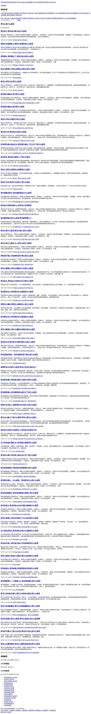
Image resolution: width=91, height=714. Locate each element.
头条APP (53, 2)
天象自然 (49, 18)
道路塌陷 (75, 13)
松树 (36, 13)
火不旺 (37, 103)
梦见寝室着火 (32, 401)
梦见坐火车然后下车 (19, 439)
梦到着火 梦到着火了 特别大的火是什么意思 (17, 56)
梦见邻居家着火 (18, 476)
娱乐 (24, 2)
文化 (21, 2)
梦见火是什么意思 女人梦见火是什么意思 (16, 243)
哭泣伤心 (25, 13)
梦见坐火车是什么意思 (27, 140)
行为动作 (37, 18)
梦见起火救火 (17, 40)
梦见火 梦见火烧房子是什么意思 (13, 119)
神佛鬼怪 (55, 18)
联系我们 (18, 710)
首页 (2, 2)
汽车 (18, 2)
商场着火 (13, 15)
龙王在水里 (81, 13)
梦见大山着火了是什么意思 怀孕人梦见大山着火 (19, 417)
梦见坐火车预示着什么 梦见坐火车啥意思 (16, 205)
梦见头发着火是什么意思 (38, 627)
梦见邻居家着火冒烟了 (30, 501)
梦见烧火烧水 (30, 103)
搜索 (19, 20)
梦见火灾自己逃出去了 (36, 376)
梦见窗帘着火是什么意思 (31, 227)
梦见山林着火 (17, 77)
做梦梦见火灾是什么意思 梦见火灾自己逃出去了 (19, 367)
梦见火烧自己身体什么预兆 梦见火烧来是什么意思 (19, 556)
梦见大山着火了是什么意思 (34, 426)
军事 (8, 2)
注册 (2, 5)
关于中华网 (4, 710)
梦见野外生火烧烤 (27, 300)
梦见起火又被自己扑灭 (20, 288)
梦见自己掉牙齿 (9, 688)
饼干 (33, 13)
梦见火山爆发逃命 (33, 652)
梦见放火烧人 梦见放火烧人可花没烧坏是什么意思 (19, 543)
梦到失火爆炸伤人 (27, 313)
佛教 (31, 2)
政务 (11, 2)
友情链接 (45, 710)
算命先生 (19, 15)
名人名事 (67, 18)
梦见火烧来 (16, 564)
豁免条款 (38, 710)
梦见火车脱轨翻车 (33, 615)
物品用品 (31, 18)
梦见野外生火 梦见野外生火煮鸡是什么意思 (17, 317)
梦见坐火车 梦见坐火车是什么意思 (13, 132)
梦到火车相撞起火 (27, 52)
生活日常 (43, 18)
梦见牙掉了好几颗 (10, 698)
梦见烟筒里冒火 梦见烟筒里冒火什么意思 (16, 193)
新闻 (5, 2)
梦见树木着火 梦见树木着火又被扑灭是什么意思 (19, 380)
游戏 (27, 2)
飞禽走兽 (13, 18)
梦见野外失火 (26, 489)
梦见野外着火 (17, 489)
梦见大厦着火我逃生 (19, 338)
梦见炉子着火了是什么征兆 (21, 640)
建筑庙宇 (61, 18)
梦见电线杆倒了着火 (19, 363)
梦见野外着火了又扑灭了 (21, 153)
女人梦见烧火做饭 (18, 451)
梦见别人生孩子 (9, 679)
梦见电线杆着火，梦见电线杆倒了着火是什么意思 (19, 354)
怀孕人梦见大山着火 (19, 426)
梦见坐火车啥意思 (18, 214)
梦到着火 (16, 65)
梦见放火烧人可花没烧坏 (21, 552)
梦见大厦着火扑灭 (27, 277)
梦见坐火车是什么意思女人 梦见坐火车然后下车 (19, 430)
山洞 (20, 13)
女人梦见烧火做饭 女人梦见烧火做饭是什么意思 (19, 443)
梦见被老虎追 (8, 685)
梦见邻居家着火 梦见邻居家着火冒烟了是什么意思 (19, 493)
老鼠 (8, 15)
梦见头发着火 (17, 527)
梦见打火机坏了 (18, 189)
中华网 (9, 712)
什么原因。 (34, 489)
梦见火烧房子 (8, 694)
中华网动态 (52, 710)
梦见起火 (25, 40)
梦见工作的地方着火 (19, 602)
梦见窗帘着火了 (18, 227)
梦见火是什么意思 (18, 239)
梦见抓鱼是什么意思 (10, 696)
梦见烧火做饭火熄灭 (19, 115)
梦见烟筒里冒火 (34, 201)
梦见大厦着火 (17, 277)
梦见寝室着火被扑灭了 (20, 401)
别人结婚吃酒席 (61, 13)
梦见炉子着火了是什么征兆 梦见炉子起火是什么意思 (20, 631)
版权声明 (31, 710)
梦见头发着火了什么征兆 (30, 527)
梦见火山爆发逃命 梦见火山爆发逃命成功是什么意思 (20, 644)
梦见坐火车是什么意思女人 (34, 439)
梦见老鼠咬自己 (9, 703)
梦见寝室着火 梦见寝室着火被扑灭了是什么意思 (19, 392)
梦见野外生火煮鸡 (18, 325)
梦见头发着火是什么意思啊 (21, 627)
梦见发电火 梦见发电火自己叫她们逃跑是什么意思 (19, 505)
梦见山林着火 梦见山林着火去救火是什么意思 (18, 69)
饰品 (11, 13)
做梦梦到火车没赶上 (29, 413)
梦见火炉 (20, 90)
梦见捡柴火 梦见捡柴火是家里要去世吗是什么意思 (19, 568)
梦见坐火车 (16, 140)
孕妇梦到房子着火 (18, 264)
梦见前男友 (7, 699)
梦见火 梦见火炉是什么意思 (11, 81)
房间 (29, 13)
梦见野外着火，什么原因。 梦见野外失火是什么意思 (20, 480)
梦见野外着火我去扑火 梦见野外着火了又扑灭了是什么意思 (23, 144)
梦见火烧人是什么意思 (32, 239)
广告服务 (11, 710)
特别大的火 (30, 65)
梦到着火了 (22, 65)
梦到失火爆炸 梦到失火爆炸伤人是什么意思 (17, 304)
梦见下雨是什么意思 (10, 681)
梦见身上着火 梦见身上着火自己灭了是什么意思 (19, 455)
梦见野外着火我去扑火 (36, 153)
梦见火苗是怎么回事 (24, 178)
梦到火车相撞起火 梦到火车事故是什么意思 (17, 44)
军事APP (47, 2)
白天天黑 (3, 13)
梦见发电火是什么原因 (20, 539)
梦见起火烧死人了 (24, 165)
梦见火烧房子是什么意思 (21, 128)
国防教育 (41, 2)
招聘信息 (25, 710)
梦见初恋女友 (8, 683)
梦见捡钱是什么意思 (10, 677)
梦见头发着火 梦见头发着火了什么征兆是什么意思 (19, 518)
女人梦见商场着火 (18, 589)
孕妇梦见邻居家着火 (29, 476)
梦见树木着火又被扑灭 (29, 388)
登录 (5, 5)
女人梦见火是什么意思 (32, 252)
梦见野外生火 (17, 300)
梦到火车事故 (17, 52)
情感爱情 (73, 18)
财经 (15, 2)
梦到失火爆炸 (17, 313)
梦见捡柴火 (16, 577)
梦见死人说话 (8, 701)
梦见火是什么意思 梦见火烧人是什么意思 (16, 230)
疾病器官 (19, 18)
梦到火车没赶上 (18, 413)
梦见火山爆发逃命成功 (20, 652)
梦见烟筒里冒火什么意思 (21, 201)
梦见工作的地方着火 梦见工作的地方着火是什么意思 (20, 593)
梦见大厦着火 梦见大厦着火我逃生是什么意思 (18, 329)
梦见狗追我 (7, 705)
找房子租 (69, 13)
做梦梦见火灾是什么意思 (21, 376)
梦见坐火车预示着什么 (32, 214)
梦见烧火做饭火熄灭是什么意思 (12, 107)
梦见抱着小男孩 (9, 692)
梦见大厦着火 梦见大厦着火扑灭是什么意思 (17, 268)
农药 (87, 13)
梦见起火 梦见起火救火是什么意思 (13, 31)
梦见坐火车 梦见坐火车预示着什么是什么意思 (18, 342)
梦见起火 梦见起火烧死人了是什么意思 (15, 157)
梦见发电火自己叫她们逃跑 (21, 514)
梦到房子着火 (29, 264)
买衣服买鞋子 (51, 13)
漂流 (8, 13)
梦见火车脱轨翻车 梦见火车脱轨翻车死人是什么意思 (20, 606)
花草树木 (25, 18)
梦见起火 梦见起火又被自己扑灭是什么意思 (17, 281)
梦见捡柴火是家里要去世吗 (29, 577)
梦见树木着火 (17, 388)
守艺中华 (35, 2)
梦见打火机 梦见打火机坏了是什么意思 (15, 182)
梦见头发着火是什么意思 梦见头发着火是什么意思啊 (20, 619)
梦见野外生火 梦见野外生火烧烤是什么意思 (17, 292)
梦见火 (15, 90)
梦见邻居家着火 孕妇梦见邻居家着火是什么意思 (19, 468)
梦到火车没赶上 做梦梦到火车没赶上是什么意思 (19, 405)
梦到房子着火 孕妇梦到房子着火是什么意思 (17, 256)
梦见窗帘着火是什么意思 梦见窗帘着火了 (16, 218)
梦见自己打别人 (9, 687)
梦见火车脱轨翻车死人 (20, 615)
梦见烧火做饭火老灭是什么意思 (12, 94)
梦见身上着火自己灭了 (20, 464)
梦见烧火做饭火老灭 (19, 103)
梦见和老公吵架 (9, 690)
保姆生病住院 (42, 13)
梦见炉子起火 (34, 640)
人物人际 (7, 18)
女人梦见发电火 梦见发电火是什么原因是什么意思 (19, 531)
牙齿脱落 (16, 13)
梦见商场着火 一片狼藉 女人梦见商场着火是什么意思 (20, 581)
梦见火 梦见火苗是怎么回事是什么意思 (15, 169)
